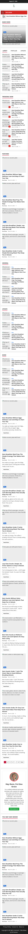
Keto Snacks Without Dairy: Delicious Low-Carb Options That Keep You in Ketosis (14, 588)
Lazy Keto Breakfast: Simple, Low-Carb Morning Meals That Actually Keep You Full (6, 77)
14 (18, 762)
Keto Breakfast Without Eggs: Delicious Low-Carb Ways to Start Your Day (6, 58)
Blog (5, 32)
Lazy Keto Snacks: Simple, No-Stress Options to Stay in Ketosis (6, 143)
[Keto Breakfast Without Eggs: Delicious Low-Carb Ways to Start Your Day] (14, 165)
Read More (6, 433)
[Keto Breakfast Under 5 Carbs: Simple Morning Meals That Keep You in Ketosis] (14, 241)
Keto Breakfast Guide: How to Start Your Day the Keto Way (14, 734)
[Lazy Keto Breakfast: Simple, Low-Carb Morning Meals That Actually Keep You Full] (14, 216)
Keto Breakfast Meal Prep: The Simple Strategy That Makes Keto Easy (6, 68)
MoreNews (23, 930)
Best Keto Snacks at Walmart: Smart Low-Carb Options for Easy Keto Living (14, 625)
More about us (14, 809)
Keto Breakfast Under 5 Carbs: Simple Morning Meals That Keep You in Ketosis (6, 87)
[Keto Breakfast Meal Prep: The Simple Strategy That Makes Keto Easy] (14, 190)
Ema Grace (5, 41)
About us (21, 927)
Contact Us (15, 927)
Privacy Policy (7, 927)
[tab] (4, 51)
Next (22, 762)
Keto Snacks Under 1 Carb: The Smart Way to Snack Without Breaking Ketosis (14, 661)
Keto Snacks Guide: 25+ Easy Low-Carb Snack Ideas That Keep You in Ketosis (14, 698)
